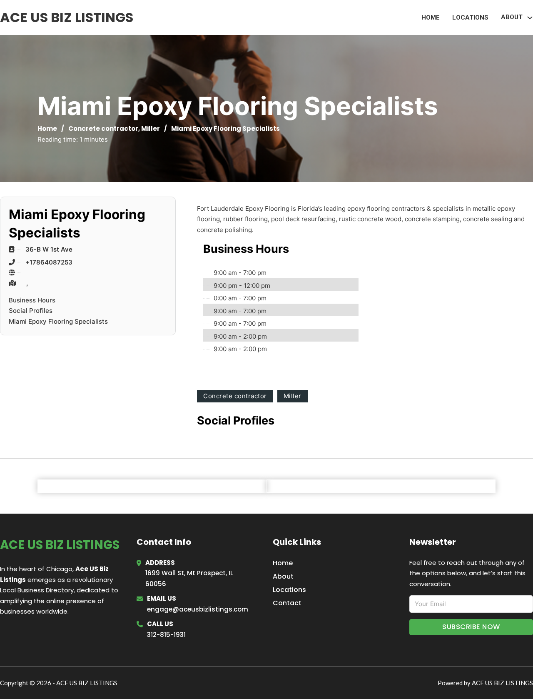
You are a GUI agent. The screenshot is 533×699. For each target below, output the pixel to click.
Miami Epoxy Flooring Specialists (58, 321)
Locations (470, 17)
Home (430, 17)
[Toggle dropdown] (530, 18)
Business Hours (32, 300)
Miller (150, 128)
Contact (287, 603)
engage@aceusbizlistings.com (197, 609)
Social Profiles (30, 311)
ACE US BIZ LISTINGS (66, 17)
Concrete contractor (103, 128)
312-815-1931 (166, 634)
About (283, 576)
